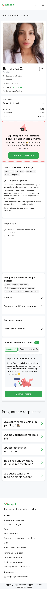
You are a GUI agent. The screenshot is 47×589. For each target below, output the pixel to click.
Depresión (20, 171)
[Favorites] (36, 5)
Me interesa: (8, 100)
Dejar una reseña (23, 394)
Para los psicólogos (12, 524)
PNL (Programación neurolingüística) (19, 288)
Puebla (26, 15)
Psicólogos (15, 15)
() (11, 349)
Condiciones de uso (13, 557)
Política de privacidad (14, 562)
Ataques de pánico (12, 175)
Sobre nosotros (11, 534)
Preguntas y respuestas (15, 547)
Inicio (4, 15)
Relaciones (9, 171)
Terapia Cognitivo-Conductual (16, 285)
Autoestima (30, 171)
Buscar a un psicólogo (23, 155)
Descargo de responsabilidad (17, 567)
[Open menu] (43, 5)
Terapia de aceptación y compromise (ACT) (22, 291)
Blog (6, 543)
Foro (6, 529)
